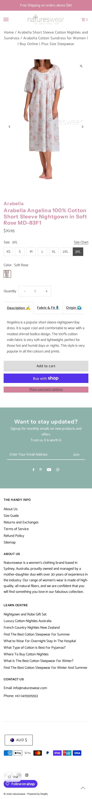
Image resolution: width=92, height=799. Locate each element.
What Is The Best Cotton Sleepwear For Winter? (38, 661)
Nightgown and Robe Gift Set (25, 614)
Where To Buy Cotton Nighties (26, 654)
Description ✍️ (18, 308)
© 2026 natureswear (15, 794)
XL (54, 252)
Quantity (10, 291)
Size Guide (11, 516)
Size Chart (81, 242)
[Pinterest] (40, 470)
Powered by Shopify (37, 794)
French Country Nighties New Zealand (32, 628)
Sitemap (10, 542)
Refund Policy (14, 536)
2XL (65, 252)
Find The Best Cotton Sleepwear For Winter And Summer (46, 668)
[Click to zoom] (81, 66)
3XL (78, 252)
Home (9, 32)
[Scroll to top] (83, 788)
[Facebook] (33, 470)
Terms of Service (16, 529)
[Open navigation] (12, 19)
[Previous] (9, 126)
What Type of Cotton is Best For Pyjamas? (34, 648)
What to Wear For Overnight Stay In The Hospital (40, 641)
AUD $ (21, 740)
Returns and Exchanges (21, 522)
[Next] (82, 126)
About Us (11, 509)
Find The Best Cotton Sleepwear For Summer (37, 634)
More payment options (46, 389)
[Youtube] (49, 470)
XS (8, 252)
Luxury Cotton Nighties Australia (27, 621)
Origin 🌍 (74, 308)
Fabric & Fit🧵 (48, 308)
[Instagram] (57, 470)
